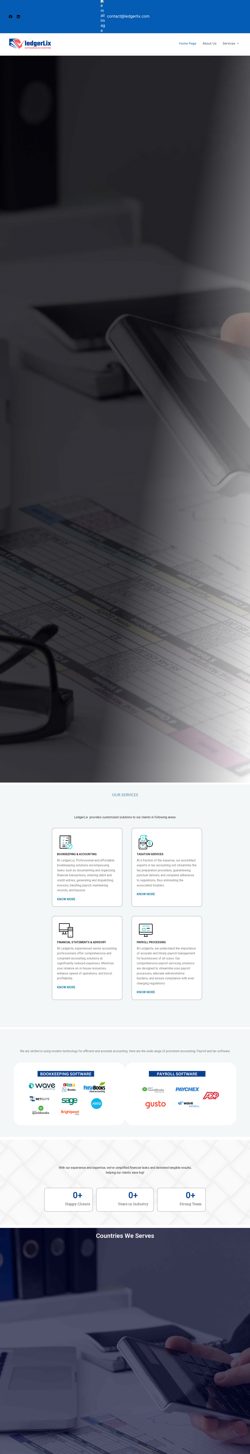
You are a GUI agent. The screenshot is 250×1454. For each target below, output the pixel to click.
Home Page (187, 43)
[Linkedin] (18, 16)
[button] (148, 992)
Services (229, 43)
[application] (237, 43)
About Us (209, 43)
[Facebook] (10, 16)
